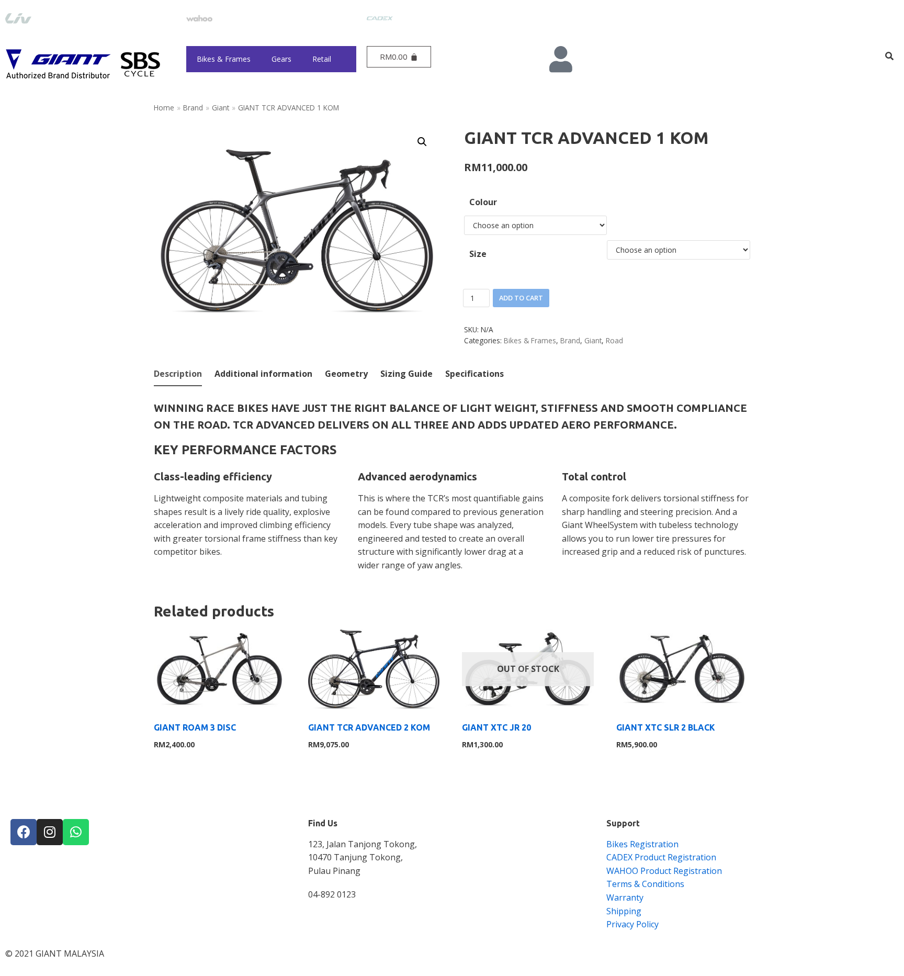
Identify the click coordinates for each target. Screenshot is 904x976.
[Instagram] (50, 832)
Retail (321, 59)
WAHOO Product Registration (664, 871)
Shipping (623, 911)
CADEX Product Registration (661, 857)
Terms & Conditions (645, 884)
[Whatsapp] (76, 832)
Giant (220, 108)
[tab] (178, 374)
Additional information (263, 373)
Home (164, 108)
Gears (281, 59)
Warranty (624, 897)
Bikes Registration (642, 844)
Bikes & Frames (224, 59)
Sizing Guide (406, 373)
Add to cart (521, 297)
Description (178, 373)
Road (614, 340)
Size (478, 254)
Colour (483, 202)
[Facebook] (23, 832)
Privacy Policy (632, 924)
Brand (193, 108)
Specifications (474, 373)
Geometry (346, 373)
